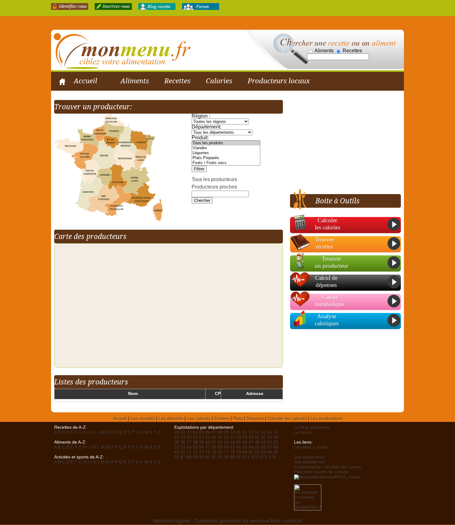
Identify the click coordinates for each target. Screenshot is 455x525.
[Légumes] (226, 152)
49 (263, 442)
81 (251, 452)
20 (189, 437)
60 (226, 447)
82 (257, 452)
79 (238, 452)
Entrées (221, 418)
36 (182, 442)
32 (263, 437)
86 (176, 457)
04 (195, 432)
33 (269, 437)
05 (201, 432)
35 (176, 442)
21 (195, 437)
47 (251, 442)
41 (213, 442)
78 (232, 452)
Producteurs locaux (279, 81)
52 (176, 447)
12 (244, 432)
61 (232, 447)
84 (269, 452)
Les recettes (143, 418)
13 (250, 432)
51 (275, 442)
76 (220, 452)
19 (182, 437)
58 (213, 447)
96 (238, 457)
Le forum (303, 432)
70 (182, 452)
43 (226, 442)
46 (244, 442)
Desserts (255, 418)
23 (207, 437)
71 (189, 452)
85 (275, 452)
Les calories (198, 418)
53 (182, 447)
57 (207, 447)
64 (251, 447)
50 (269, 442)
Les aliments (170, 418)
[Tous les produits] (226, 143)
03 (189, 432)
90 (201, 457)
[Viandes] (226, 147)
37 (189, 442)
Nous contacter (285, 520)
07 (213, 432)
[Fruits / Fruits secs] (226, 162)
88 (189, 457)
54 (189, 447)
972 (254, 457)
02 (182, 432)
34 (275, 437)
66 (263, 447)
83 (263, 452)
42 (220, 442)
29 (244, 437)
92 (213, 457)
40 (207, 442)
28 (238, 437)
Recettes (177, 81)
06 (207, 432)
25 (220, 437)
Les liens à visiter (311, 447)
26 (226, 437)
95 (232, 457)
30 (251, 437)
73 (201, 452)
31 (257, 437)
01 (176, 432)
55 (195, 447)
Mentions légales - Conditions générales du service (209, 520)
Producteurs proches (214, 186)
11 (238, 432)
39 (201, 442)
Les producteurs (326, 418)
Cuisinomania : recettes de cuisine (327, 467)
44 (232, 442)
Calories (219, 81)
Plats (238, 418)
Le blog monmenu (312, 427)
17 (275, 432)
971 (246, 457)
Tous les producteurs (214, 179)
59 (220, 447)
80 (244, 452)
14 (256, 432)
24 (213, 437)
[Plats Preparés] (226, 157)
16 (269, 432)
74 (207, 452)
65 (257, 447)
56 (201, 447)
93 (220, 457)
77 (226, 452)
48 (257, 442)
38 (195, 442)
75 (213, 452)
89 (195, 457)
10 (232, 432)
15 (263, 432)
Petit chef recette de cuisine (321, 472)
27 (232, 437)
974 (272, 457)
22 (201, 437)
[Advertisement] (342, 143)
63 (244, 447)
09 (226, 432)
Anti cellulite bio (309, 462)
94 (226, 457)
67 (269, 447)
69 (176, 452)
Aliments (134, 81)
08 (220, 432)
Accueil (85, 81)
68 (275, 447)
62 (238, 447)
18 (176, 437)
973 (263, 457)
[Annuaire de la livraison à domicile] (327, 476)
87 (182, 457)
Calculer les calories (287, 418)
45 (238, 442)
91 (207, 457)
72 (195, 452)
